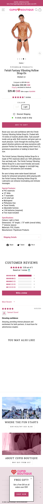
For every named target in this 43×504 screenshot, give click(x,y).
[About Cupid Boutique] (21, 444)
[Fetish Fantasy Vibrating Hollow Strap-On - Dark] (8, 384)
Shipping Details (10, 237)
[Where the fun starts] (21, 408)
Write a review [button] (21, 293)
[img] (7, 309)
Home (21, 63)
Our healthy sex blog (21, 427)
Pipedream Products (21, 67)
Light (25, 107)
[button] (18, 97)
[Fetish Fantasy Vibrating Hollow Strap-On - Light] (11, 384)
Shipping (14, 87)
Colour (21, 102)
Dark (17, 107)
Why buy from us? (21, 462)
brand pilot (24, 502)
